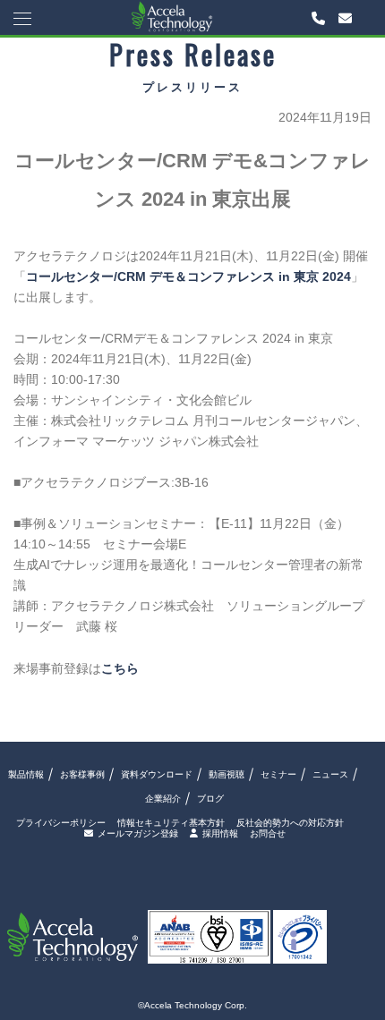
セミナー (278, 774)
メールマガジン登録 (138, 833)
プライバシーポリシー (61, 823)
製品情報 (26, 774)
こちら (120, 668)
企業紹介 (163, 798)
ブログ (210, 798)
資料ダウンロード (156, 774)
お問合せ (268, 833)
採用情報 (220, 833)
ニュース (330, 774)
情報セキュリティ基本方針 (171, 823)
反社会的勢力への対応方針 (290, 823)
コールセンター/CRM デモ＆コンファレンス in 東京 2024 (188, 276)
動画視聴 (226, 774)
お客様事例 (82, 774)
